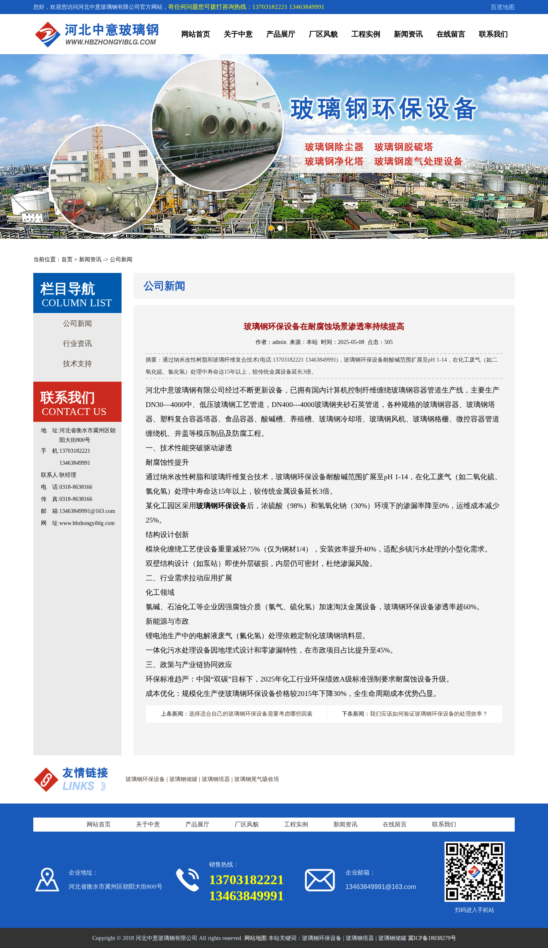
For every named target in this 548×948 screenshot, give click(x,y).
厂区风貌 (323, 34)
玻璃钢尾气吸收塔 (256, 779)
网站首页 (195, 34)
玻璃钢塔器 (216, 779)
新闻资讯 (408, 34)
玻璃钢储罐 (183, 779)
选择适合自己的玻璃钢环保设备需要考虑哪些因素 (251, 714)
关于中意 (238, 34)
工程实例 (365, 34)
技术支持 (77, 364)
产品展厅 (280, 34)
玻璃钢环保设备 (145, 779)
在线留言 (450, 34)
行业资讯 (77, 344)
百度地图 (503, 7)
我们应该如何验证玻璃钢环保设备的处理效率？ (429, 714)
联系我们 (493, 34)
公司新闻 (77, 323)
